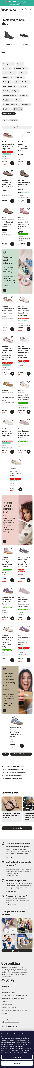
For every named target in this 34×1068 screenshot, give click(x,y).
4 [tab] (12, 52)
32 (19, 238)
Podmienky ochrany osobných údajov (14, 1010)
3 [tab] (9, 52)
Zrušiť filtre (18, 109)
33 (21, 238)
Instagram (18, 951)
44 (19, 656)
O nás (4, 989)
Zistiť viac (9, 857)
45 (19, 576)
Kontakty (4, 1013)
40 (5, 158)
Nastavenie (17, 1057)
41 (7, 158)
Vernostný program (8, 992)
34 (23, 238)
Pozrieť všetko (17, 828)
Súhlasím (17, 1063)
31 (2, 574)
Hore (6, 754)
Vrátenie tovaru (11, 905)
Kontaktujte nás (11, 891)
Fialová (5, 120)
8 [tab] (24, 52)
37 (2, 195)
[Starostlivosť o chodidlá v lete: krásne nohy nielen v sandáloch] (12, 804)
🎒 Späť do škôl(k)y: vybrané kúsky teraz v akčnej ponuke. (15, 2)
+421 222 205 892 (11, 1026)
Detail (12, 163)
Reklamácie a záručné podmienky (13, 998)
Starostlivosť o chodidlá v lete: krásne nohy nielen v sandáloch (11, 815)
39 (2, 158)
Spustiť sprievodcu (12, 876)
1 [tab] (3, 52)
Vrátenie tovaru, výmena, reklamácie (14, 995)
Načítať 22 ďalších (20, 754)
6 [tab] (18, 52)
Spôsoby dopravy (7, 1004)
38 (4, 195)
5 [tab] (15, 52)
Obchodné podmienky (9, 1007)
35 (25, 238)
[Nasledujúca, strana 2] (20, 759)
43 (29, 654)
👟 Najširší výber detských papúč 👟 (19, 3)
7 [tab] (21, 52)
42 (9, 158)
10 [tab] (30, 52)
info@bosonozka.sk (12, 1022)
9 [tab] (27, 52)
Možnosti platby (7, 1001)
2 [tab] (6, 52)
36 (19, 159)
